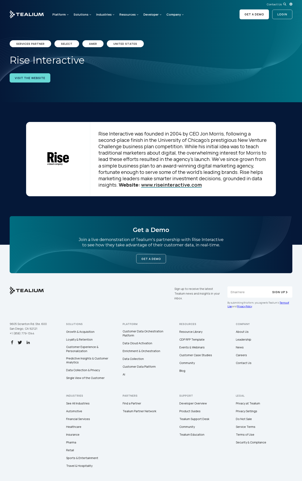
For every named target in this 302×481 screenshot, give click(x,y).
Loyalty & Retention (79, 339)
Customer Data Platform (139, 366)
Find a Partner (132, 403)
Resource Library (190, 332)
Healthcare (73, 427)
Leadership (243, 339)
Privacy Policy (244, 306)
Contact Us (274, 4)
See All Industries (78, 403)
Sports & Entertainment (82, 458)
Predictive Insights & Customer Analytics (87, 360)
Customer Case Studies (195, 355)
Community (187, 363)
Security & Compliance (251, 442)
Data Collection (133, 359)
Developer (151, 14)
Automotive (74, 411)
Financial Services (78, 419)
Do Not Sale (244, 419)
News (240, 347)
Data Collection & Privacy (83, 370)
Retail (70, 450)
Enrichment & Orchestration (141, 351)
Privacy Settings (246, 411)
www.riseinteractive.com (171, 184)
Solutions (81, 14)
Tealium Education (191, 434)
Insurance (73, 434)
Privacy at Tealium (248, 403)
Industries (104, 14)
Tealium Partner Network (139, 411)
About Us (242, 332)
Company (173, 14)
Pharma (71, 442)
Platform (59, 14)
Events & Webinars (192, 347)
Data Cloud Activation (137, 343)
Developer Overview (193, 403)
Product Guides (190, 411)
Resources (127, 14)
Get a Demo (254, 14)
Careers (241, 355)
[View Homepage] (27, 14)
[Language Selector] (290, 4)
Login (282, 14)
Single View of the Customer (85, 378)
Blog (182, 371)
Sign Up (278, 292)
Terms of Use (245, 434)
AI (124, 374)
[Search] (284, 4)
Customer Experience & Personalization (82, 349)
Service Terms (245, 427)
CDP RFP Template (192, 339)
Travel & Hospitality (79, 466)
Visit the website (30, 78)
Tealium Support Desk (194, 419)
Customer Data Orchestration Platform (143, 333)
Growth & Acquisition (80, 332)
